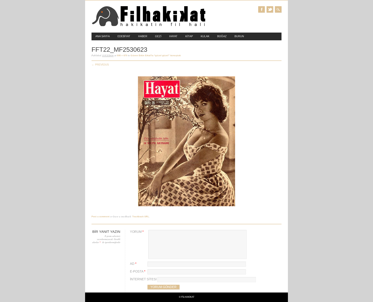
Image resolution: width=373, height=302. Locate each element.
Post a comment (101, 216)
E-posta (137, 271)
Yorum (137, 231)
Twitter (270, 9)
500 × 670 (122, 55)
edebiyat (124, 36)
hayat (173, 36)
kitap (189, 36)
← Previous (100, 64)
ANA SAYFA (102, 36)
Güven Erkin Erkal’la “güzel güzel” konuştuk (156, 55)
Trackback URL (140, 216)
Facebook (261, 9)
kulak (205, 36)
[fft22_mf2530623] (186, 206)
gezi (158, 36)
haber (142, 36)
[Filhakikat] (149, 25)
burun (239, 36)
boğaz (222, 36)
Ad (133, 263)
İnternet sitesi (143, 279)
